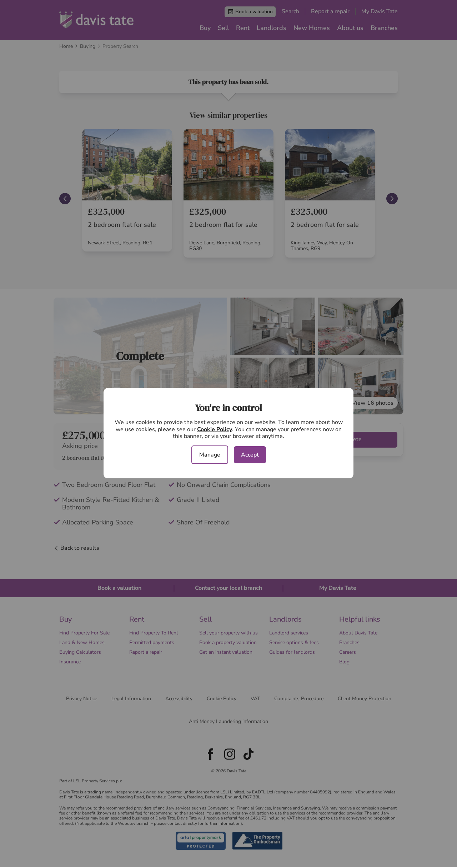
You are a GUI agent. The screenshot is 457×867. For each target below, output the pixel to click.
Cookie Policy (214, 429)
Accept (250, 455)
